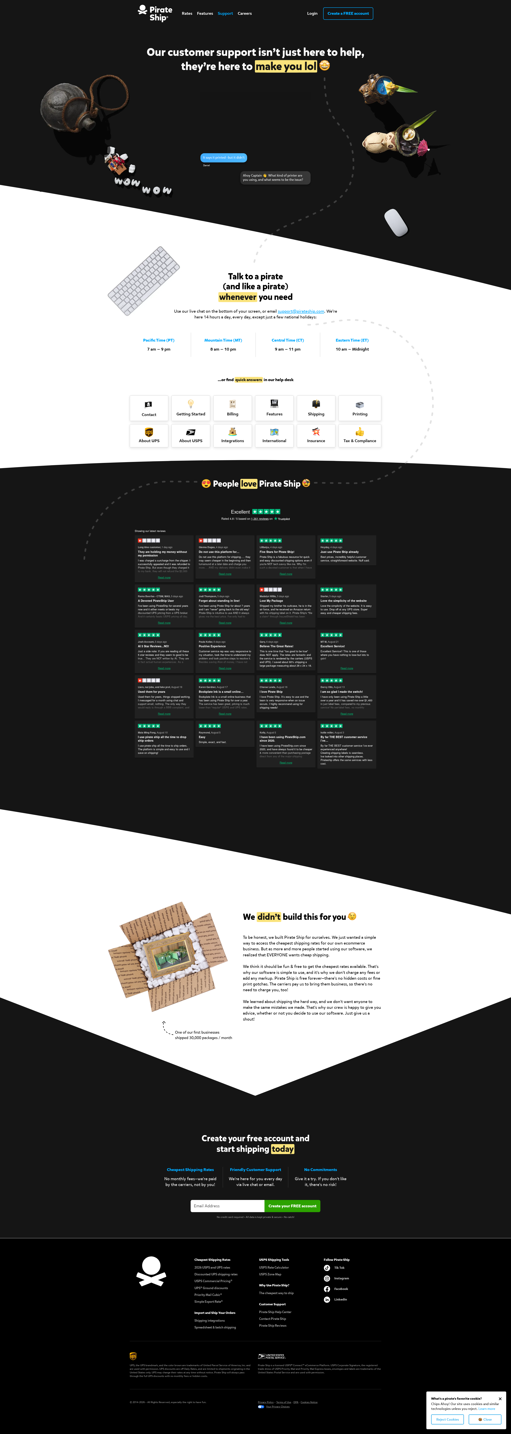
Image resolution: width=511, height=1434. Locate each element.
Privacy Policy (266, 1402)
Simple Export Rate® (208, 1302)
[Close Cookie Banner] (500, 1398)
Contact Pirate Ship (272, 1319)
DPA (295, 1402)
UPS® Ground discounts (211, 1288)
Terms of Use (283, 1402)
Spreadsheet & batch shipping (215, 1327)
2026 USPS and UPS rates (212, 1267)
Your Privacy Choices (278, 1406)
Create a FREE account (348, 13)
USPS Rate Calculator (274, 1267)
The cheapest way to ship (276, 1293)
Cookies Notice (309, 1402)
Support (225, 13)
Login (312, 13)
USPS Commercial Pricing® (213, 1281)
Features (205, 13)
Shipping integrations (209, 1320)
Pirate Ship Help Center (275, 1312)
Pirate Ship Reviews (272, 1325)
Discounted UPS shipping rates (216, 1274)
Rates (187, 13)
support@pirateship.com (301, 311)
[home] (155, 13)
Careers (245, 13)
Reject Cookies (447, 1419)
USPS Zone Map (270, 1274)
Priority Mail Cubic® (208, 1295)
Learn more (486, 1408)
